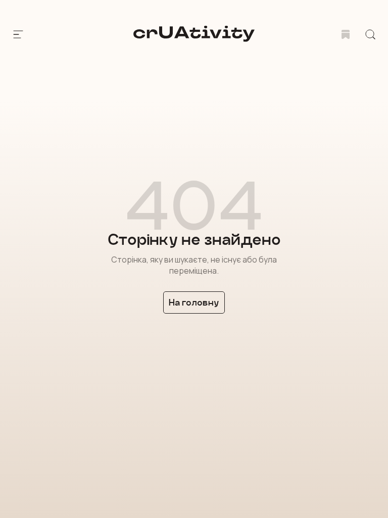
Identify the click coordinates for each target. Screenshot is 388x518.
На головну (194, 302)
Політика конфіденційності (103, 463)
